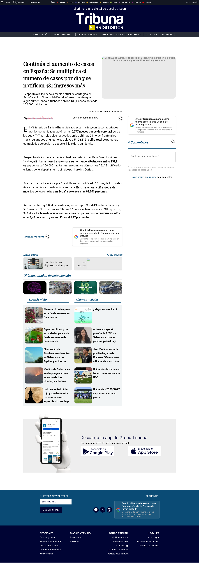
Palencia (81, 2)
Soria (115, 2)
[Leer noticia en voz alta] (25, 119)
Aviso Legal (153, 537)
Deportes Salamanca (112, 34)
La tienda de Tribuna (118, 549)
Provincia (167, 34)
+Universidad (134, 34)
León (72, 2)
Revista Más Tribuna (118, 553)
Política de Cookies (149, 545)
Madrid (148, 2)
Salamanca (94, 2)
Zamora (138, 2)
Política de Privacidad (148, 541)
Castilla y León (40, 34)
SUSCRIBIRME (51, 510)
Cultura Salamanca (87, 34)
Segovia (106, 2)
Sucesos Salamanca (63, 34)
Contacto (121, 545)
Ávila (53, 2)
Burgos (62, 2)
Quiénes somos (120, 537)
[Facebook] (96, 510)
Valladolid (126, 2)
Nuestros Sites (121, 541)
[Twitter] (102, 510)
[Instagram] (109, 510)
